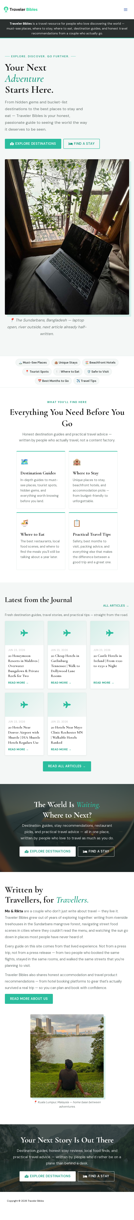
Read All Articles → (67, 766)
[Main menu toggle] (126, 9)
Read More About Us (29, 999)
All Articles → (116, 605)
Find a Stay (84, 144)
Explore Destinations (35, 144)
